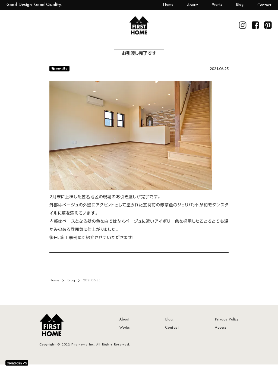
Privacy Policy (227, 319)
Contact (264, 4)
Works (217, 5)
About (192, 4)
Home (168, 5)
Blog (240, 5)
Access (220, 328)
